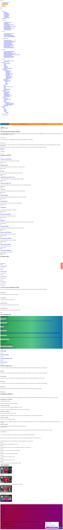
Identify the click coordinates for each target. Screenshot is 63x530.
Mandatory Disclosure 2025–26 (5, 324)
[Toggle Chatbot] (60, 527)
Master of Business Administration (5, 250)
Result (5, 100)
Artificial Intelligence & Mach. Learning (10, 26)
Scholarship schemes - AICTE (8, 86)
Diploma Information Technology (9, 56)
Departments (4, 18)
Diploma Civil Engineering (8, 52)
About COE (6, 98)
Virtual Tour (4, 6)
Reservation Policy (7, 96)
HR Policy (2, 326)
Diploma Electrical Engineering (8, 53)
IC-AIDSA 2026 (5, 4)
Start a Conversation (52, 527)
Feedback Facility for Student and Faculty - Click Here (8, 348)
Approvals (3, 512)
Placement (3, 106)
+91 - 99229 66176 (5, 3)
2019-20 (20, 320)
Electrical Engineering (7, 27)
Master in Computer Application (8, 47)
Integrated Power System (7, 42)
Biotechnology (2, 220)
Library (5, 64)
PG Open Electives (18, 337)
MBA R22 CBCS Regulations (18, 332)
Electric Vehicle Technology (8, 43)
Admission (3, 90)
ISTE (6, 83)
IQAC (5, 108)
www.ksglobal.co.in (3, 431)
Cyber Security (2, 189)
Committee (3, 514)
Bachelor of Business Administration (9, 36)
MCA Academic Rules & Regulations (9, 333)
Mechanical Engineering (7, 29)
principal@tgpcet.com (5, 524)
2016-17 (28, 320)
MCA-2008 (49, 320)
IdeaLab (3, 5)
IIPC (4, 85)
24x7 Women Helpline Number (5, 339)
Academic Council (7, 17)
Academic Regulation (3, 330)
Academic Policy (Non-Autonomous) (54, 333)
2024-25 (7, 112)
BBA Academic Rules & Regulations (32, 333)
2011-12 (41, 320)
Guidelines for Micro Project (4, 337)
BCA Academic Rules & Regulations (43, 333)
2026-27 (1, 320)
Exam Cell (3, 97)
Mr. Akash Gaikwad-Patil (3, 271)
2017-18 (25, 320)
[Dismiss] (57, 522)
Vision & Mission (6, 15)
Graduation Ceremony (9, 76)
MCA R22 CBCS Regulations (27, 332)
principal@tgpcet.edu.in (5, 2)
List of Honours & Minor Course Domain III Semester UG (54, 337)
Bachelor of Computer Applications (9, 35)
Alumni (5, 109)
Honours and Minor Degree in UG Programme (38, 337)
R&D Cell (5, 110)
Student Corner (4, 69)
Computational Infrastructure (8, 68)
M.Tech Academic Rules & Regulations (21, 333)
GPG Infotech (19, 526)
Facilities (3, 62)
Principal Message (6, 13)
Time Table (5, 99)
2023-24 (7, 113)
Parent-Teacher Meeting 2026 (8, 72)
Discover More (2, 148)
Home (3, 11)
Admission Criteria (7, 92)
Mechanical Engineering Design (8, 45)
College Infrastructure (7, 63)
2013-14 (36, 320)
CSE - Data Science (7, 25)
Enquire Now (61, 266)
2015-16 (30, 320)
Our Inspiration (4, 508)
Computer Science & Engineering (9, 24)
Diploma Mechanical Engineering (9, 57)
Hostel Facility (6, 66)
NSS (4, 87)
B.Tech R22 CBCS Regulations (9, 332)
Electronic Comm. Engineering (8, 44)
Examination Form (7, 102)
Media (3, 513)
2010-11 (43, 320)
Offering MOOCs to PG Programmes (26, 337)
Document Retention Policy (8, 95)
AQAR (5, 111)
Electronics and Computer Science (5, 183)
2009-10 (46, 320)
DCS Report (6, 114)
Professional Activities (7, 80)
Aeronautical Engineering (8, 22)
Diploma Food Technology (8, 55)
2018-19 (22, 320)
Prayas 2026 (8, 75)
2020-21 (17, 320)
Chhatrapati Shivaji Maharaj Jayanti (8, 78)
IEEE (7, 81)
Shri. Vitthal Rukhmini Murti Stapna (9, 74)
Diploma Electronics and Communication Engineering (12, 54)
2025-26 (4, 320)
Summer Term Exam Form (10, 103)
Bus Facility (6, 67)
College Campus (8, 70)
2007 (52, 320)
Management (6, 12)
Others (3, 107)
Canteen (5, 65)
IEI (6, 82)
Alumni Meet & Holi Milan (4, 354)
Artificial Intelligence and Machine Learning (7, 177)
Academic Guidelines (3, 335)
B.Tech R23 (2, 332)
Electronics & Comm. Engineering (5, 214)
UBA (5, 88)
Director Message (6, 14)
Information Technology (7, 28)
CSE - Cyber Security (7, 34)
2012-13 (38, 320)
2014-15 (33, 320)
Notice (5, 101)
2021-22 (15, 320)
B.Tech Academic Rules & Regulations (47, 332)
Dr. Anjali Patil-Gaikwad (3, 276)
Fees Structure (6, 93)
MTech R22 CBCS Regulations (36, 332)
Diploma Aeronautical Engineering (9, 51)
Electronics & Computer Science (9, 33)
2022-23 (12, 320)
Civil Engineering (6, 23)
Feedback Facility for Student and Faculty (6, 346)
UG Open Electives (12, 337)
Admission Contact (7, 91)
